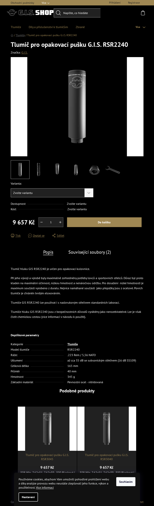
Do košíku (104, 222)
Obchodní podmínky (22, 2)
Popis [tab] (48, 252)
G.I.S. (24, 52)
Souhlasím (126, 482)
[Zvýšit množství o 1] (60, 222)
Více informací (45, 487)
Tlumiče (72, 344)
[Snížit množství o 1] (41, 222)
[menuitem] (16, 27)
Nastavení (28, 497)
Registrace (134, 2)
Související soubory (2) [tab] (89, 252)
